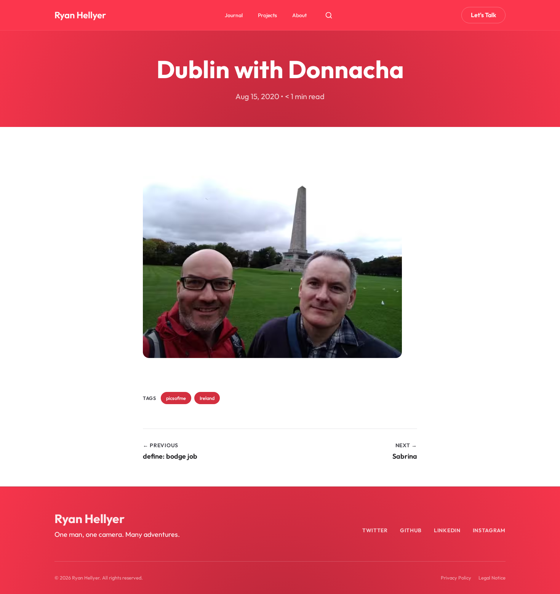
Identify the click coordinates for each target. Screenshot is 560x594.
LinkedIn (447, 530)
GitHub (411, 530)
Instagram (489, 530)
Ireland (207, 398)
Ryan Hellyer (80, 15)
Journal (234, 15)
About (299, 15)
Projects (267, 15)
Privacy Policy (456, 578)
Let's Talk (483, 15)
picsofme (176, 398)
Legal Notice (492, 578)
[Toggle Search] (329, 15)
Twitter (375, 530)
